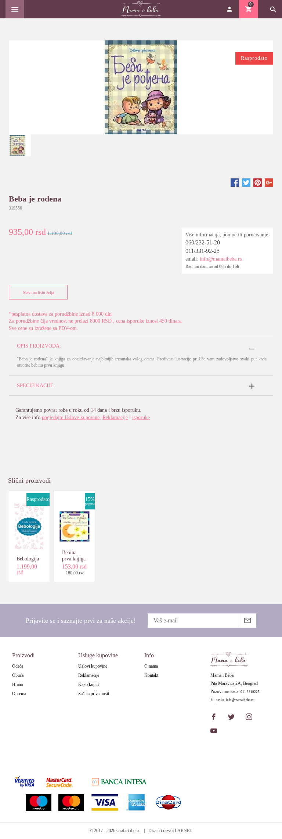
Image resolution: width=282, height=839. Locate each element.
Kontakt (151, 675)
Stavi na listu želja (38, 292)
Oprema (19, 693)
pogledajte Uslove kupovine (71, 417)
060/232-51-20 (202, 242)
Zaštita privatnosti (93, 693)
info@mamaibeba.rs (221, 259)
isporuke (141, 417)
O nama (151, 666)
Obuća (18, 675)
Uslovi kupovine (92, 666)
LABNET (183, 830)
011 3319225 (250, 692)
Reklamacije (115, 417)
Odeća (17, 666)
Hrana (17, 684)
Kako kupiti (88, 684)
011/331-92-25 (202, 251)
